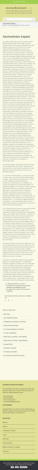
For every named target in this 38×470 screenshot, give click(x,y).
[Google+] (12, 300)
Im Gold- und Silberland (10, 333)
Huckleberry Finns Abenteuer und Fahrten (15, 321)
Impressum (6, 451)
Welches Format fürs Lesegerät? (11, 447)
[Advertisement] (12, 366)
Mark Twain (7, 314)
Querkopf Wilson (8, 344)
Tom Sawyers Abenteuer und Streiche (14, 329)
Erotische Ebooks (7, 443)
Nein (17, 467)
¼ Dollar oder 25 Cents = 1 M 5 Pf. (15, 283)
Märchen (5, 422)
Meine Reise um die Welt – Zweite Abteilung (15, 340)
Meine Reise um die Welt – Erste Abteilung (15, 336)
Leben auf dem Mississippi (13, 25)
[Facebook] (5, 300)
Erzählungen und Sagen (9, 430)
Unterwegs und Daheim (10, 348)
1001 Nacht (6, 439)
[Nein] (36, 465)
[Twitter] (8, 300)
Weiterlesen (23, 467)
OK (12, 467)
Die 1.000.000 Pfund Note (11, 318)
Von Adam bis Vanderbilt (10, 351)
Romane (5, 426)
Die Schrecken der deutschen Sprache (14, 355)
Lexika (4, 434)
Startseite (5, 25)
